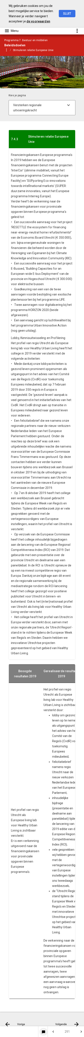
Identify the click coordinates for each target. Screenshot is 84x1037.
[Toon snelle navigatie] (77, 30)
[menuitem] (35, 50)
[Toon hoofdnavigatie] (11, 30)
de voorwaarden (38, 21)
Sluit (67, 13)
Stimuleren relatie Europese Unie (33, 50)
